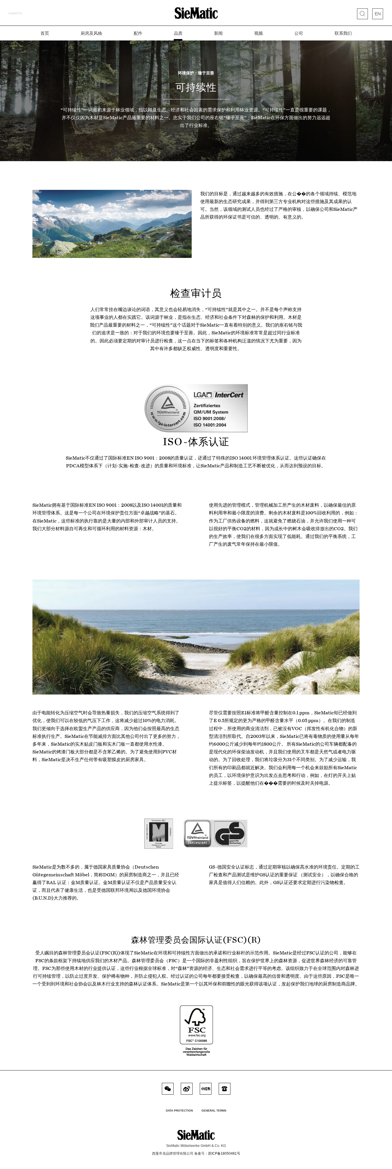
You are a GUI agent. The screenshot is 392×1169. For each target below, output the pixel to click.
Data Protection (179, 1110)
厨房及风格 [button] (91, 33)
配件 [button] (138, 33)
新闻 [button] (218, 33)
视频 (258, 33)
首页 (44, 33)
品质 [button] (178, 33)
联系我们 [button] (343, 33)
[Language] (377, 14)
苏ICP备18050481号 (224, 1153)
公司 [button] (298, 33)
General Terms (213, 1110)
